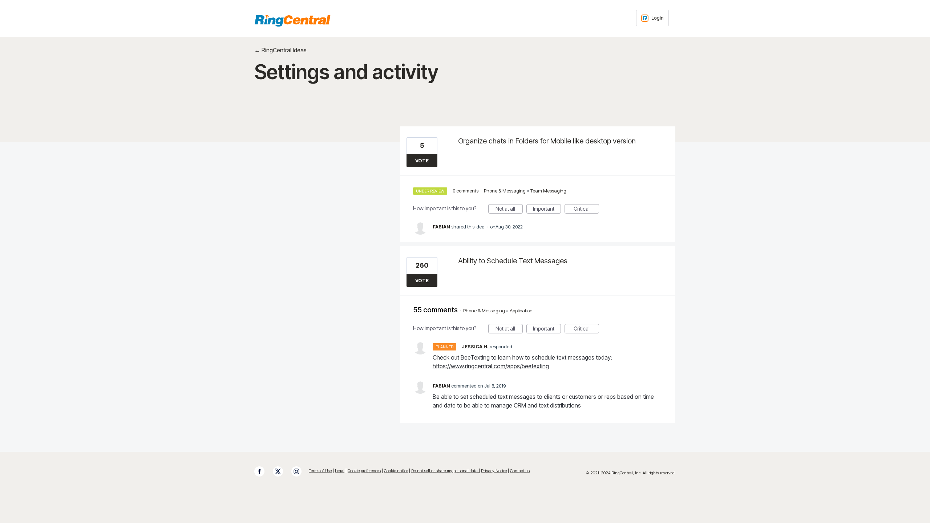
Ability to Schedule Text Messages (512, 260)
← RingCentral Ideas (280, 50)
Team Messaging (548, 191)
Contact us (520, 470)
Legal (339, 470)
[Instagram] (300, 471)
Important (547, 210)
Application (521, 310)
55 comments (435, 309)
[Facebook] (263, 471)
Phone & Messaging (505, 191)
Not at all (509, 210)
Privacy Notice (494, 470)
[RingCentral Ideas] (292, 21)
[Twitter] (281, 471)
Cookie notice (396, 470)
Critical (586, 210)
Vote (422, 160)
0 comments (465, 191)
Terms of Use (320, 470)
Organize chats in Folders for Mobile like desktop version (547, 141)
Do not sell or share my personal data (445, 470)
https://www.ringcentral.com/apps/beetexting (491, 366)
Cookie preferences (364, 470)
